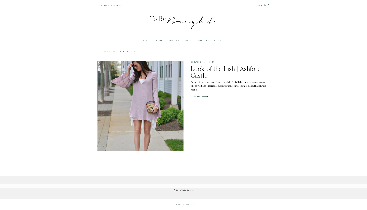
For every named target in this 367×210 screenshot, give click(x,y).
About (100, 5)
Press (106, 5)
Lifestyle (174, 40)
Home (145, 40)
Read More (195, 96)
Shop (188, 40)
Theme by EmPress (184, 205)
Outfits (159, 40)
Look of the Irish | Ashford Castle (226, 72)
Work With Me (117, 5)
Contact (219, 40)
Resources (203, 40)
